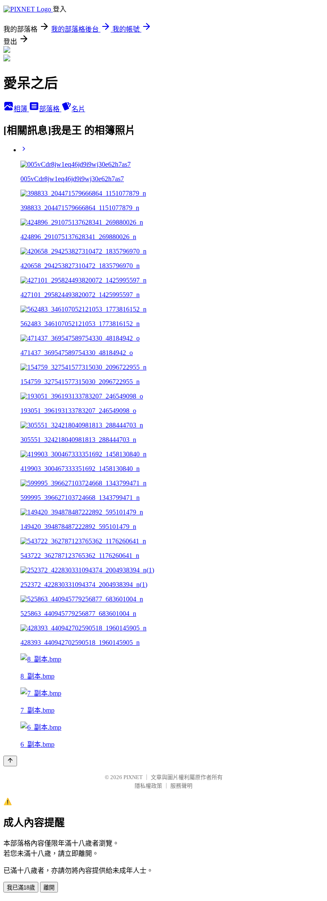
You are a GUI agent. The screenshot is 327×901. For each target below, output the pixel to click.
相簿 (21, 109)
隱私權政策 (148, 786)
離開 (48, 887)
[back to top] (10, 761)
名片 (78, 109)
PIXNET (133, 777)
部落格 (50, 109)
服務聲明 (181, 786)
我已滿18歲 (21, 887)
